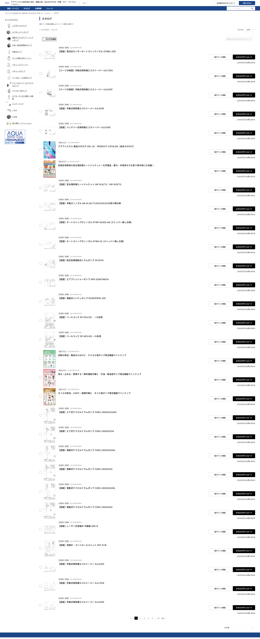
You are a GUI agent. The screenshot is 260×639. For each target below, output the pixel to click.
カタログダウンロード (244, 57)
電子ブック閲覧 (220, 57)
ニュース (49, 8)
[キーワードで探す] (252, 8)
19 (158, 618)
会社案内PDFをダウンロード (226, 3)
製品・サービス (13, 8)
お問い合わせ (247, 3)
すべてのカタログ (11, 19)
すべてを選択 (51, 39)
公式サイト (16, 4)
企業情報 (38, 8)
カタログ (27, 8)
